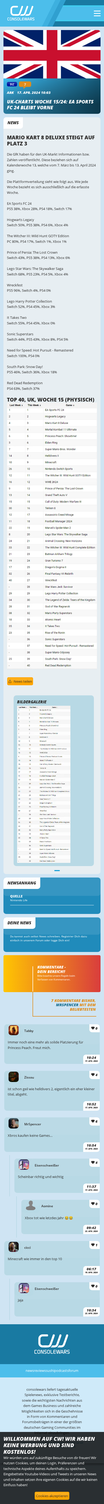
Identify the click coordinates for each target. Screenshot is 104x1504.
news (30, 1370)
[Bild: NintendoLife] (52, 667)
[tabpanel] (53, 784)
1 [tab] (57, 870)
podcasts (61, 1370)
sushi (50, 1370)
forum (73, 1370)
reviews (40, 1370)
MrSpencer (67, 1004)
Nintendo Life (18, 900)
